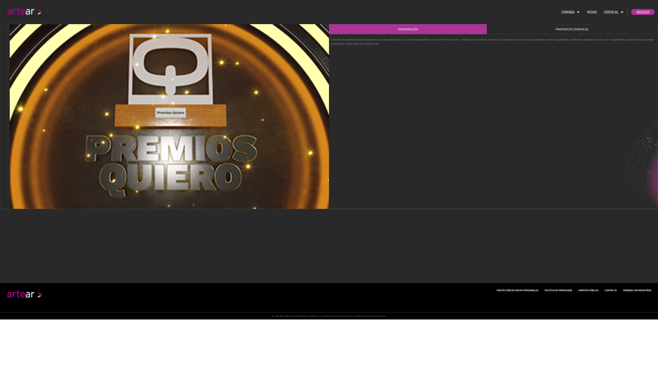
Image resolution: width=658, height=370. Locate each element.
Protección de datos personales (517, 290)
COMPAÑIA (568, 12)
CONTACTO (611, 290)
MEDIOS (592, 12)
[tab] (408, 29)
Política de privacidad (558, 290)
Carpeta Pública (588, 290)
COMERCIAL (611, 12)
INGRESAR (642, 12)
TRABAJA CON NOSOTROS (637, 290)
